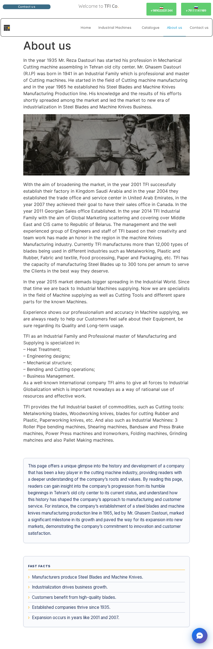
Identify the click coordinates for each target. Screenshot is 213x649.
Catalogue (150, 27)
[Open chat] (199, 635)
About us (174, 27)
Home (86, 27)
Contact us (199, 27)
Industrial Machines (114, 27)
